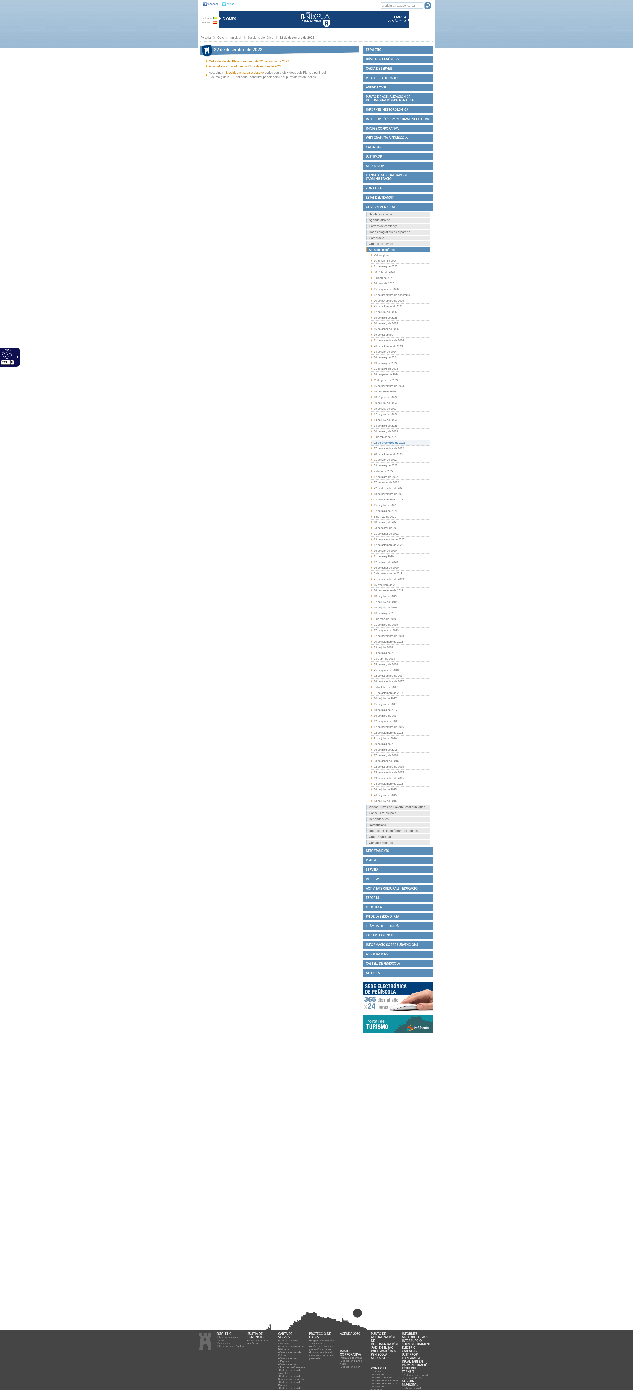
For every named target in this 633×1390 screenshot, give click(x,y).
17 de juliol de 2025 (385, 311)
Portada (205, 37)
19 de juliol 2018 (383, 647)
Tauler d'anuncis (380, 935)
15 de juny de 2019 (385, 607)
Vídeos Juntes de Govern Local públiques (397, 807)
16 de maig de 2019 (385, 613)
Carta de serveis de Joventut (289, 1371)
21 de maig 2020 (384, 556)
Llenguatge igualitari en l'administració (386, 177)
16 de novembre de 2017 (389, 681)
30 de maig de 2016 (385, 743)
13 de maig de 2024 (385, 363)
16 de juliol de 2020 (385, 550)
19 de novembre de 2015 (389, 778)
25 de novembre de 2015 (389, 772)
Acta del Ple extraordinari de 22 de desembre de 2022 (245, 66)
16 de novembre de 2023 (389, 385)
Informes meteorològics (387, 109)
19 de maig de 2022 (385, 465)
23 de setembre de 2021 (388, 499)
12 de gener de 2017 (386, 721)
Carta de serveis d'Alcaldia (288, 1342)
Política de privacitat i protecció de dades (321, 1348)
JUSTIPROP (374, 156)
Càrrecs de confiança (383, 226)
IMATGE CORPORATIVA (382, 128)
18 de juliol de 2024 (385, 351)
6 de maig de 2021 (385, 516)
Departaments (377, 850)
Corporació (376, 238)
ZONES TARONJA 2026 (385, 1377)
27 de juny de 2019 (385, 601)
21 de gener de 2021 (386, 533)
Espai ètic (373, 49)
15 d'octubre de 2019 (386, 584)
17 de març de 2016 (386, 755)
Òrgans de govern (381, 244)
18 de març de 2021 (386, 522)
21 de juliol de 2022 (385, 459)
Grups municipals (380, 837)
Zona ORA (374, 188)
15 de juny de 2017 (385, 704)
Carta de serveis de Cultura (289, 1354)
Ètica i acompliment (228, 1337)
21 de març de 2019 (386, 624)
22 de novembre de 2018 (389, 635)
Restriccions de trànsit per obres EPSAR (415, 1376)
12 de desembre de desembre (392, 294)
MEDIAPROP (375, 166)
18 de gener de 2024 (386, 374)
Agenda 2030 (376, 87)
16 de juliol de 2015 (385, 789)
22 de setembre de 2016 (388, 732)
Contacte (377, 1371)
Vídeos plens (381, 255)
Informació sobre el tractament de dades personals (321, 1355)
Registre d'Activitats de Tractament (322, 1342)
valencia (208, 18)
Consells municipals (382, 813)
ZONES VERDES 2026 (385, 1383)
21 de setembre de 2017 (388, 692)
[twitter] (226, 4)
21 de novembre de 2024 (389, 340)
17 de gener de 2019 (386, 630)
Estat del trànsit (380, 197)
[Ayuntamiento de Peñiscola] (314, 27)
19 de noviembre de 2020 (389, 539)
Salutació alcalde (380, 214)
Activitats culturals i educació (392, 888)
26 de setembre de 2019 (388, 590)
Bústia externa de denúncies (258, 1342)
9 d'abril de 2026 (383, 277)
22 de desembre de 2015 (389, 766)
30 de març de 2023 (386, 431)
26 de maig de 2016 (385, 749)
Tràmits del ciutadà (382, 926)
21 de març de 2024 (386, 368)
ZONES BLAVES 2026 (385, 1380)
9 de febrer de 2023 (385, 436)
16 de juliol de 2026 (385, 260)
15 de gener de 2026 (386, 289)
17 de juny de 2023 (385, 414)
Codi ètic (222, 1340)
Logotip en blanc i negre (351, 1362)
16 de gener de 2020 (386, 567)
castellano (207, 22)
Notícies (373, 973)
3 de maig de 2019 (385, 618)
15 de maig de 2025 (385, 317)
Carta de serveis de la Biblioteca (291, 1348)
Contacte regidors (381, 843)
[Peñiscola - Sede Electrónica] (398, 1013)
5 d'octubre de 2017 (386, 687)
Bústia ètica (224, 1343)
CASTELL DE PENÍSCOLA (383, 963)
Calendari (374, 147)
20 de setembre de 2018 (388, 641)
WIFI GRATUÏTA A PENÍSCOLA (387, 137)
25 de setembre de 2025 (388, 306)
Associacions (377, 954)
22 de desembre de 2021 (389, 488)
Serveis (372, 869)
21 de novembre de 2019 (389, 579)
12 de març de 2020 (386, 562)
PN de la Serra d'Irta (382, 916)
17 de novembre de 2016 (389, 726)
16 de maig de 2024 (385, 357)
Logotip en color (350, 1366)
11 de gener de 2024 (386, 380)
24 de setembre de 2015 (388, 783)
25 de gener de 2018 (386, 670)
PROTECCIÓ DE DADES (382, 78)
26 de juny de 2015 (385, 795)
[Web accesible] (6, 354)
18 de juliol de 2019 (385, 596)
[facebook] (209, 4)
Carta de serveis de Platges (289, 1383)
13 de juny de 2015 (385, 800)
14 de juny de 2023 (385, 419)
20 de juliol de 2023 (385, 402)
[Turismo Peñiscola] (398, 1035)
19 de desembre (383, 334)
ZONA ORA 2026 (381, 1374)
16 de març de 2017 (386, 715)
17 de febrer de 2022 (386, 482)
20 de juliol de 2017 (385, 698)
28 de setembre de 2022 (388, 454)
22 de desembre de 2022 (297, 37)
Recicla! (372, 879)
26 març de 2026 (384, 283)
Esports (372, 897)
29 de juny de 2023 (385, 408)
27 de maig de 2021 (385, 510)
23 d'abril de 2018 (384, 658)
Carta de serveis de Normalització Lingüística (292, 1377)
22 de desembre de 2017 (389, 675)
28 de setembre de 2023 (388, 391)
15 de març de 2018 (386, 664)
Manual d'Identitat (351, 1357)
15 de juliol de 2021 (385, 505)
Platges (372, 860)
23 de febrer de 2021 (386, 527)
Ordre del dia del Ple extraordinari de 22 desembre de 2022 (249, 61)
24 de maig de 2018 (385, 653)
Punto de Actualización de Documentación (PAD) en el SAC (391, 98)
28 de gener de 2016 (386, 761)
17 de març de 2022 (386, 476)
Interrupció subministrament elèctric (398, 119)
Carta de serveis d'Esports (288, 1360)
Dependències (379, 819)
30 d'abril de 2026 (384, 272)
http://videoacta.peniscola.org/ (244, 72)
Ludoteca (374, 907)
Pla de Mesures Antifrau (231, 1346)
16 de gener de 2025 (386, 328)
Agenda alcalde (379, 220)
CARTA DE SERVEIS (379, 68)
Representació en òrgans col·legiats (393, 831)
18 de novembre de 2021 (389, 493)
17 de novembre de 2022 (389, 448)
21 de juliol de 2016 (385, 738)
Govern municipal (229, 37)
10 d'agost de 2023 (385, 397)
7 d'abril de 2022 (383, 471)
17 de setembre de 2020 (388, 544)
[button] (427, 6)
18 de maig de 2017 (385, 709)
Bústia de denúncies (382, 59)
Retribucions (377, 825)
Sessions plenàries (260, 37)
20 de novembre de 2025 (389, 300)
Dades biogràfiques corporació (389, 232)
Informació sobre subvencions (392, 944)
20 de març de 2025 (386, 323)
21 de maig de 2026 (385, 266)
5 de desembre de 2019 (388, 573)
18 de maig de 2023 (385, 425)
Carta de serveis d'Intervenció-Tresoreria (291, 1365)
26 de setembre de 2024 (388, 346)
